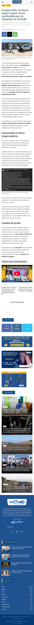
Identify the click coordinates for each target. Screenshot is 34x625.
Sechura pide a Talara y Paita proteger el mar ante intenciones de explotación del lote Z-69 (9, 291)
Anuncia (13, 618)
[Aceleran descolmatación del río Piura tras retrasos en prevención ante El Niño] (17, 444)
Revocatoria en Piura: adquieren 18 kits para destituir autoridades (25, 289)
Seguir (17, 324)
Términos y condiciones (24, 616)
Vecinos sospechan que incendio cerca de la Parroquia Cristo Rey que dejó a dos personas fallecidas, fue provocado (17, 430)
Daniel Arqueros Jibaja (9, 29)
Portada (4, 616)
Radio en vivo (20, 618)
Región (8, 5)
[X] (9, 34)
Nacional (5, 407)
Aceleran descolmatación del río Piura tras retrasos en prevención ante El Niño (16, 449)
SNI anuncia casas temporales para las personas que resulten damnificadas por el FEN (16, 488)
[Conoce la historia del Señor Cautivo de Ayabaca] (6, 565)
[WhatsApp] (15, 34)
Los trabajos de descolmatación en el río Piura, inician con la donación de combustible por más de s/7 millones (16, 469)
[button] (2, 2)
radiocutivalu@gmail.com (20, 527)
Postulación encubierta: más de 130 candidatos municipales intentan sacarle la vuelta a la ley (15, 411)
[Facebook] (4, 34)
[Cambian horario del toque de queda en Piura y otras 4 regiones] (6, 573)
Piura (3, 5)
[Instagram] (17, 531)
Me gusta (6, 324)
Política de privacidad (13, 616)
